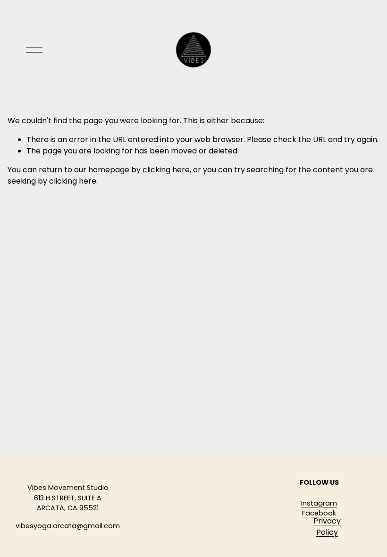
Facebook (319, 513)
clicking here (166, 169)
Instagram (319, 503)
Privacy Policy (327, 526)
